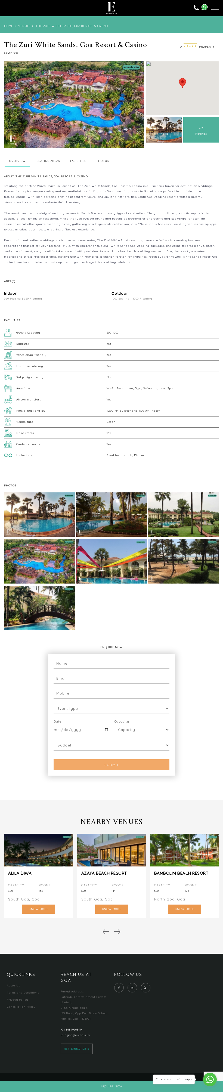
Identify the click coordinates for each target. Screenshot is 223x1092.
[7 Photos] (166, 141)
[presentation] (106, 931)
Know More (38, 909)
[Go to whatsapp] (210, 1079)
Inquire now (111, 1086)
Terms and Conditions (23, 992)
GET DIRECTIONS (76, 1048)
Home (8, 26)
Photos (103, 161)
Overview (17, 161)
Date (57, 721)
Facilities (78, 161)
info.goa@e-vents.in (75, 1035)
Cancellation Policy (21, 1006)
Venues (24, 26)
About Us (13, 985)
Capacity (121, 721)
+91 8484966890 (71, 1029)
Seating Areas (48, 161)
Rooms (45, 885)
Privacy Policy (17, 999)
